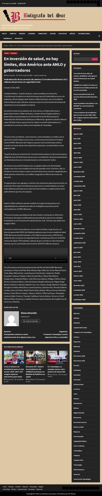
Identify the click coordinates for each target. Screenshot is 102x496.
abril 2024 (77, 266)
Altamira (31, 34)
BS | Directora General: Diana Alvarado (17, 25)
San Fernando (78, 436)
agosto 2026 (78, 134)
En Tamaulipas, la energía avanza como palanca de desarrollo (56, 369)
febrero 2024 (78, 276)
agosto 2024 (78, 247)
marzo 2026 (78, 158)
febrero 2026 (78, 162)
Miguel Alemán (79, 413)
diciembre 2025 (79, 172)
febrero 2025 (78, 219)
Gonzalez (77, 380)
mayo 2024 (77, 262)
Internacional (84, 34)
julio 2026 (77, 139)
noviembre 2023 (79, 290)
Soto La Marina (79, 446)
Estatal (76, 365)
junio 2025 (77, 200)
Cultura (76, 337)
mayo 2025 (77, 205)
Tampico (13, 34)
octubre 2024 (78, 238)
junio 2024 (77, 257)
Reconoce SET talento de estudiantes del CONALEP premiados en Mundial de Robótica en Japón (35, 371)
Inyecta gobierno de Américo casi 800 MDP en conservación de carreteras (86, 105)
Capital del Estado (80, 328)
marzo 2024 (78, 271)
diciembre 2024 (79, 229)
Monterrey (77, 418)
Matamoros (78, 403)
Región (53, 34)
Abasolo (77, 313)
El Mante (77, 351)
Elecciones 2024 (79, 356)
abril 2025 (77, 210)
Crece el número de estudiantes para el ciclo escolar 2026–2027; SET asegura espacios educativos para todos (14, 371)
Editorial (77, 346)
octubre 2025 (78, 181)
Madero (22, 34)
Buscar (76, 54)
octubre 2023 (78, 295)
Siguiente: (56, 334)
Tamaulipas (42, 34)
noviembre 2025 (79, 176)
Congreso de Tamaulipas (83, 332)
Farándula (7, 38)
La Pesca (77, 389)
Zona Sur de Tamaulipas (82, 479)
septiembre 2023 (79, 300)
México (72, 34)
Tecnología (78, 465)
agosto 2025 (78, 191)
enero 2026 (77, 167)
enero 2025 (77, 224)
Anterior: (19, 334)
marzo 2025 (78, 214)
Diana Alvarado (10, 75)
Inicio (4, 34)
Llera (75, 394)
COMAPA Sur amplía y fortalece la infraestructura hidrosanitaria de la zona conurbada (86, 87)
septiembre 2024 (79, 243)
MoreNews (61, 494)
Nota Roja (63, 34)
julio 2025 (77, 195)
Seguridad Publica (80, 441)
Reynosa (77, 432)
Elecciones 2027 (79, 361)
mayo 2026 (77, 148)
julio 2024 (77, 252)
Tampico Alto (78, 460)
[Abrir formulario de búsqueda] (99, 36)
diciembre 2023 (79, 285)
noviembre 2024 (79, 233)
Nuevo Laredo (79, 427)
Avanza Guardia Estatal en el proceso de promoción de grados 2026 (86, 96)
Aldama (76, 318)
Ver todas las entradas (30, 321)
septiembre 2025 (79, 186)
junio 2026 (77, 143)
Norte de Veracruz (80, 422)
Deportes (19, 38)
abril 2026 (77, 153)
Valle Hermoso (79, 470)
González (77, 375)
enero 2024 (77, 281)
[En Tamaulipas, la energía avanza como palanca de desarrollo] (58, 357)
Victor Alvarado (9, 379)
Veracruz (77, 474)
